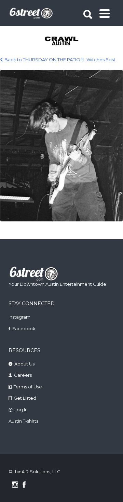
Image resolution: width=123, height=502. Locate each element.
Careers (23, 375)
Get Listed (25, 398)
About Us (24, 363)
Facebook (24, 328)
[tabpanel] (62, 41)
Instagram (19, 317)
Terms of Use (28, 386)
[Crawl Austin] (62, 41)
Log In (21, 409)
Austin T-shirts (23, 421)
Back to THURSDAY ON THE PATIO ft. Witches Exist (59, 59)
